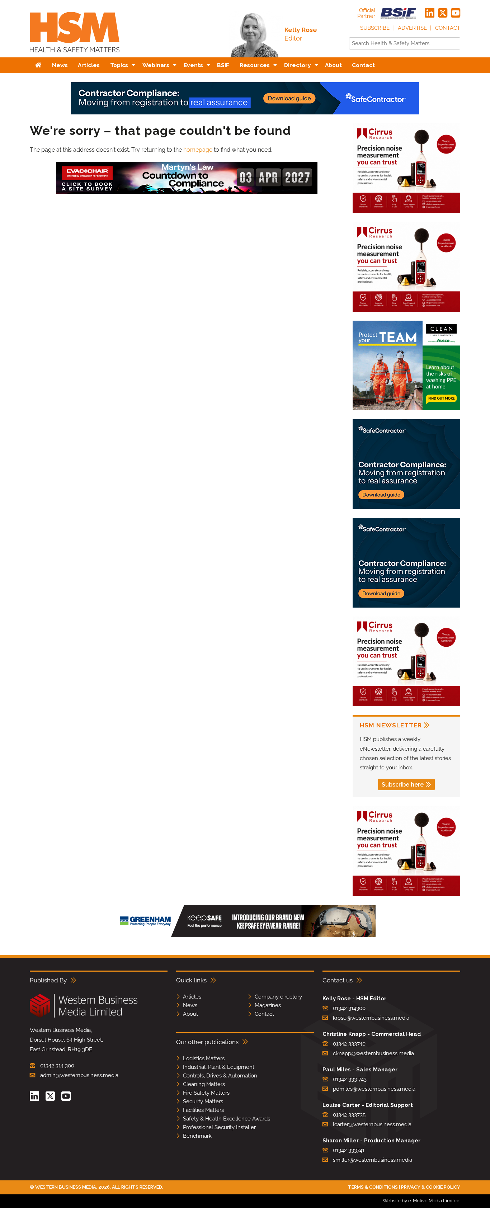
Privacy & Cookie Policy (430, 1187)
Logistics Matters (204, 1058)
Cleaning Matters (204, 1084)
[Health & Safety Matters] (74, 55)
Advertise (412, 28)
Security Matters (203, 1101)
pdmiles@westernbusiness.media (374, 1089)
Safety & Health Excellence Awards (226, 1118)
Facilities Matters (203, 1110)
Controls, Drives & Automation (220, 1075)
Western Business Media (65, 1187)
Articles (192, 997)
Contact (447, 28)
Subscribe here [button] (403, 784)
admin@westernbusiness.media (79, 1075)
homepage (197, 149)
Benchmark (197, 1136)
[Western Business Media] (83, 1016)
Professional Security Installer (219, 1127)
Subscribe (375, 28)
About (190, 1014)
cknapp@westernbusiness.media (373, 1053)
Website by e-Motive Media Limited (421, 1200)
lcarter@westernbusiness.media (372, 1124)
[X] (442, 13)
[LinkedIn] (429, 13)
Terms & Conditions (373, 1187)
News (190, 1005)
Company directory (278, 997)
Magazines (268, 1005)
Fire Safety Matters (206, 1093)
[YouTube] (455, 13)
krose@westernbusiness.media (371, 1018)
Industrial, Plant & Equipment (218, 1067)
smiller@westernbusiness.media (372, 1160)
